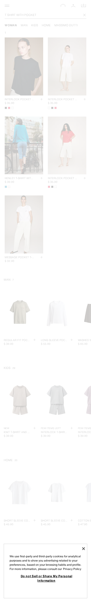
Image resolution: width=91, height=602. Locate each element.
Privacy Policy (72, 569)
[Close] (83, 548)
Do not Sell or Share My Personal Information (46, 578)
